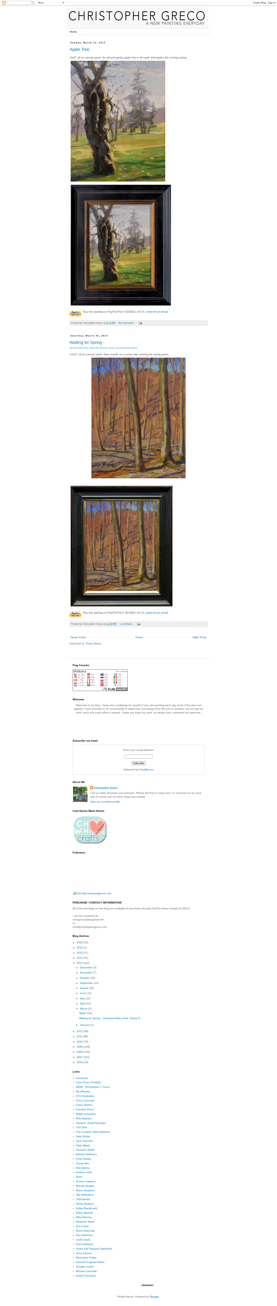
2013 (80, 962)
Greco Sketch (84, 1104)
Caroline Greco (85, 1109)
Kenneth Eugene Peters (90, 1262)
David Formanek (86, 1275)
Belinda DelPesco (86, 1154)
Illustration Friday (86, 1257)
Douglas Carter (85, 1266)
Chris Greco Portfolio (88, 1082)
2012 (80, 1031)
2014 (80, 957)
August (84, 988)
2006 (80, 1062)
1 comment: (126, 624)
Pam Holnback (84, 1244)
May (83, 998)
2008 (80, 1051)
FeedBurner (146, 769)
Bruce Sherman (85, 1230)
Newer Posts (78, 637)
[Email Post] (140, 323)
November (86, 972)
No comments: (127, 323)
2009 (80, 1046)
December (86, 967)
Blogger (154, 1296)
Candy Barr (83, 1163)
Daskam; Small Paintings (91, 1122)
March (84, 1008)
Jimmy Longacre (86, 1181)
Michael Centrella (86, 1271)
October (85, 977)
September (87, 982)
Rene (79, 1176)
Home (73, 31)
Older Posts (200, 637)
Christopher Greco (106, 787)
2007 (80, 1057)
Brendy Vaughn (85, 1185)
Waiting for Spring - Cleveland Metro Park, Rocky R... (110, 1018)
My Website (83, 1091)
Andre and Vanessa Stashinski (94, 1248)
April (83, 1003)
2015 (80, 952)
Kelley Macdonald (86, 1208)
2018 (80, 942)
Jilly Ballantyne (84, 1194)
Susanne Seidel (85, 1149)
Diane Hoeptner (85, 1190)
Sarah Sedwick (85, 1203)
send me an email (157, 311)
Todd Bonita (83, 1199)
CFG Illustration (85, 1095)
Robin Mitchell (84, 1212)
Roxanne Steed (85, 1221)
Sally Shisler (83, 1136)
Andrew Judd (84, 1172)
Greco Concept (85, 1100)
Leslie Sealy (83, 1239)
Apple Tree (79, 49)
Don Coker (82, 1226)
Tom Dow (81, 1127)
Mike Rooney (84, 1217)
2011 (80, 1036)
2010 (80, 1041)
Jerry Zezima (84, 1253)
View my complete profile (105, 801)
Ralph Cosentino (86, 1113)
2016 (80, 947)
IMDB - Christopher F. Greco (93, 1086)
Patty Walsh (83, 1145)
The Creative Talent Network (93, 1131)
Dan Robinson (84, 1235)
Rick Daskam (84, 1118)
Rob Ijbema (83, 1167)
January (85, 1024)
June (83, 993)
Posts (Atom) (93, 643)
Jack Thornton (84, 1140)
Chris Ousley (83, 1158)
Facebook (82, 1078)
